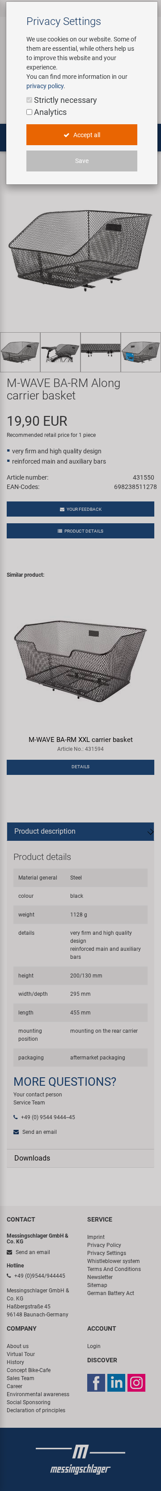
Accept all (86, 135)
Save (82, 160)
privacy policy (45, 86)
